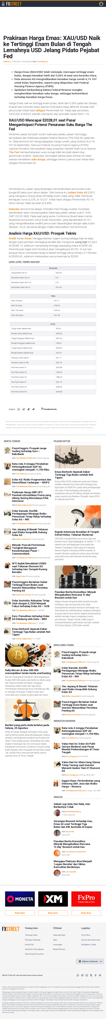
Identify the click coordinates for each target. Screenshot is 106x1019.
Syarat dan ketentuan (90, 940)
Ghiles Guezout (22, 539)
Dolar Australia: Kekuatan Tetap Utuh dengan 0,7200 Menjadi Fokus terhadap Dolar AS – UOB (30, 603)
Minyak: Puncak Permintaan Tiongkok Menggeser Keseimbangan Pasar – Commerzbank (28, 549)
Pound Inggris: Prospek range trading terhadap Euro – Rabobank (29, 451)
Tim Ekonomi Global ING (76, 852)
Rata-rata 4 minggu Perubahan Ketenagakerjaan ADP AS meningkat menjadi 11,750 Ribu (30, 466)
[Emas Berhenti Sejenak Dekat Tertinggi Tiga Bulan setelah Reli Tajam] (78, 456)
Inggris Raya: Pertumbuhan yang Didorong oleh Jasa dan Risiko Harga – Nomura (81, 783)
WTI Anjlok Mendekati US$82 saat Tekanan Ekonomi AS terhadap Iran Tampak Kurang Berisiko (29, 568)
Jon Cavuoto (71, 872)
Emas (28, 238)
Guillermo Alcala (23, 595)
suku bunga (38, 159)
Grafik (12, 238)
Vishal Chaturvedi (23, 505)
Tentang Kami (31, 928)
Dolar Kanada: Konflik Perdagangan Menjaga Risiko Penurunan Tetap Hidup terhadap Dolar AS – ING (31, 515)
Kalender (14, 209)
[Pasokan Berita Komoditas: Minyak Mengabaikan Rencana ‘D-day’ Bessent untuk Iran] (78, 576)
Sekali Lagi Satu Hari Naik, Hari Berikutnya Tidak (72, 805)
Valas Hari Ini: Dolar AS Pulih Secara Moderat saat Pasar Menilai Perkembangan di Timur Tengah (80, 748)
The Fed (14, 152)
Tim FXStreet (42, 62)
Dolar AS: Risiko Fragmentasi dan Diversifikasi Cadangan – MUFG (31, 481)
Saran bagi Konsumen (34, 954)
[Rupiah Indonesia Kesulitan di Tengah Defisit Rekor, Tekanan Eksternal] (78, 516)
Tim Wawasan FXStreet (25, 458)
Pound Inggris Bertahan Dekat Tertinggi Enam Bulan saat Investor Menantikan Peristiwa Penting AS (30, 586)
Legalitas (85, 928)
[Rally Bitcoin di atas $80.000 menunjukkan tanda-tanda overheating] (28, 655)
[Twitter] (91, 975)
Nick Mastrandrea (73, 812)
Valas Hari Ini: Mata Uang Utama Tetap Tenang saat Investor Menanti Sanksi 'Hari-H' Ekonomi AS (81, 766)
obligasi (40, 110)
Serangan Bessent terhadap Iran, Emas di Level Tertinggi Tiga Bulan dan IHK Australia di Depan (73, 824)
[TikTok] (100, 975)
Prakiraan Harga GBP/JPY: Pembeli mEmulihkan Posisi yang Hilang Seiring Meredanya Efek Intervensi (31, 496)
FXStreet (10, 2)
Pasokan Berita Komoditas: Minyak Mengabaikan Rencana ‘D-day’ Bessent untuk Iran (75, 594)
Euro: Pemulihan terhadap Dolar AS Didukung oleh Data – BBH (30, 618)
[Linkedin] (86, 975)
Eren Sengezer (72, 756)
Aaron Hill (70, 832)
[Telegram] (82, 975)
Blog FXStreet (59, 949)
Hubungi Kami (59, 935)
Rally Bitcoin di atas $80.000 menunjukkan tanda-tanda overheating (28, 672)
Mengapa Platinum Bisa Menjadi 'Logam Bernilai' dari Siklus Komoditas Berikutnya (73, 864)
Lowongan (57, 944)
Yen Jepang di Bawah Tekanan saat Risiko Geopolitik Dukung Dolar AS (30, 532)
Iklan (55, 940)
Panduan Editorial (32, 940)
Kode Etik (29, 944)
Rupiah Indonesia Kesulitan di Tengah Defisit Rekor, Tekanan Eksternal (77, 533)
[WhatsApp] (78, 975)
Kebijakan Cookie (88, 944)
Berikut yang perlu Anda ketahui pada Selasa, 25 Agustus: (27, 727)
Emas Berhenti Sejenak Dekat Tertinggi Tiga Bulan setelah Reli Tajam (31, 631)
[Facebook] (95, 975)
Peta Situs (85, 935)
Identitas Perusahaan (34, 949)
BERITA (7, 62)
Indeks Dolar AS (77, 192)
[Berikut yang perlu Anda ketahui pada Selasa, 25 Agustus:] (28, 710)
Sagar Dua (20, 576)
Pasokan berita (49, 409)
